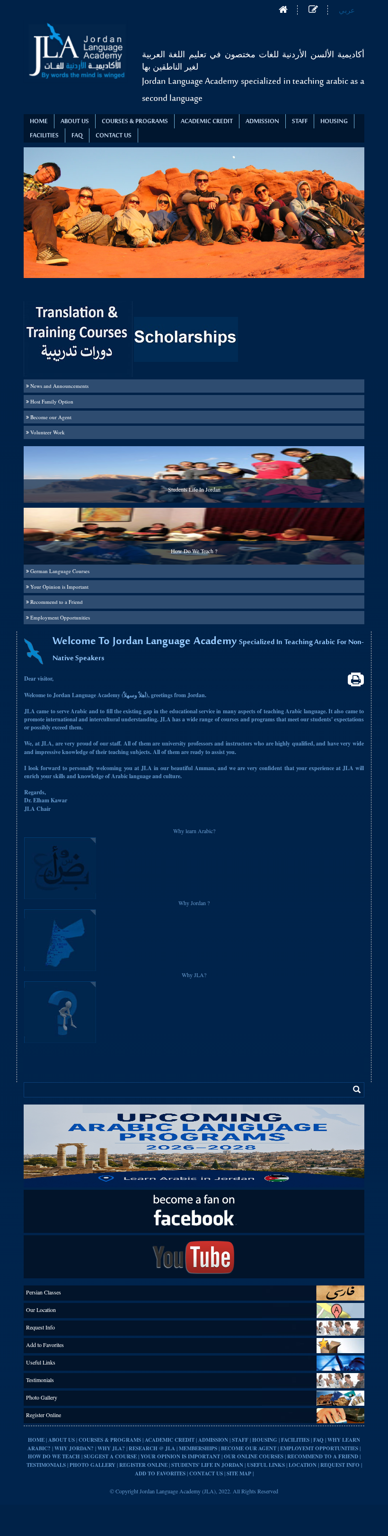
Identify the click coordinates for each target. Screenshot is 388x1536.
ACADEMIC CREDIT (207, 121)
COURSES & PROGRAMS (135, 121)
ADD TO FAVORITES (160, 1473)
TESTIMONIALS (46, 1465)
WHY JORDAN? (74, 1448)
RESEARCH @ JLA (152, 1448)
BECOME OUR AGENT (248, 1448)
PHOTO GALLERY (92, 1465)
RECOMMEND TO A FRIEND (323, 1456)
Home (39, 121)
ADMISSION (262, 121)
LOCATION (303, 1465)
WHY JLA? (111, 1448)
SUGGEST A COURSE (110, 1456)
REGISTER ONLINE (143, 1465)
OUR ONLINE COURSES (253, 1456)
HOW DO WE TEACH (54, 1456)
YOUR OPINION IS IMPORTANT (180, 1456)
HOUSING (334, 121)
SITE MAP (239, 1473)
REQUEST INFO (340, 1465)
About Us (75, 121)
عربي (347, 10)
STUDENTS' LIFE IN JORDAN (207, 1465)
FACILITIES (44, 136)
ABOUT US (62, 1440)
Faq (77, 136)
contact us (114, 136)
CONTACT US (206, 1473)
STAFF (300, 121)
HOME (36, 1440)
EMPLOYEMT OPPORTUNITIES (319, 1448)
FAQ (319, 1440)
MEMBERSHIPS (198, 1448)
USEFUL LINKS (266, 1465)
